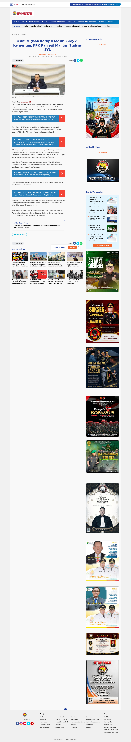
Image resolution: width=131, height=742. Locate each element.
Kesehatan (43, 722)
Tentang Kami (108, 724)
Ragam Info (89, 724)
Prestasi (73, 724)
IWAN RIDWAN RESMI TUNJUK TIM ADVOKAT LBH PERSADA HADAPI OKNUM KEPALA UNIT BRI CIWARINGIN (97, 218)
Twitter (29, 726)
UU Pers (88, 727)
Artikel (24, 22)
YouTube (33, 726)
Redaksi (106, 717)
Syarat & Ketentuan (110, 727)
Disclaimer (74, 717)
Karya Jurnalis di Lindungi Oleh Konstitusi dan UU (94, 719)
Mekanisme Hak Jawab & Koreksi (78, 722)
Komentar (19, 60)
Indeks (16, 22)
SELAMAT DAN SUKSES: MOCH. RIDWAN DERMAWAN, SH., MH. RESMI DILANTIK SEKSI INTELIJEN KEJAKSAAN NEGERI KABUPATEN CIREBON (97, 227)
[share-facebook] (74, 60)
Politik (110, 22)
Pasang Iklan (108, 722)
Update (73, 247)
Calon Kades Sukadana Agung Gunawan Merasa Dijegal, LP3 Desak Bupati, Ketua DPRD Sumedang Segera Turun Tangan (97, 237)
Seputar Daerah (45, 727)
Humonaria (71, 22)
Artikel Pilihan (93, 147)
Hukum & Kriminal (58, 22)
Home (16, 4)
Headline (45, 22)
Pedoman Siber (45, 724)
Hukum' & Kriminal (73, 26)
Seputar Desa (59, 727)
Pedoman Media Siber (111, 729)
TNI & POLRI (74, 727)
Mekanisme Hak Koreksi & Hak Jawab (111, 732)
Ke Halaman (102, 44)
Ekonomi (48, 26)
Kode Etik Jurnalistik (61, 722)
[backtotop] (65, 710)
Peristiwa (102, 22)
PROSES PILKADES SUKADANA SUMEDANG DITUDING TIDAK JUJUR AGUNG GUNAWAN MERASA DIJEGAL (97, 199)
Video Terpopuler (94, 39)
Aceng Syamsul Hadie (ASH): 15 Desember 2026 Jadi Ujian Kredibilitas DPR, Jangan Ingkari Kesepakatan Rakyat (96, 4)
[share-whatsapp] (81, 60)
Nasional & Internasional (87, 22)
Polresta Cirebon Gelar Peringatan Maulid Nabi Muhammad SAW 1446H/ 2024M (37, 226)
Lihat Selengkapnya (102, 245)
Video (18, 26)
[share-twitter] (78, 60)
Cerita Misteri (34, 22)
